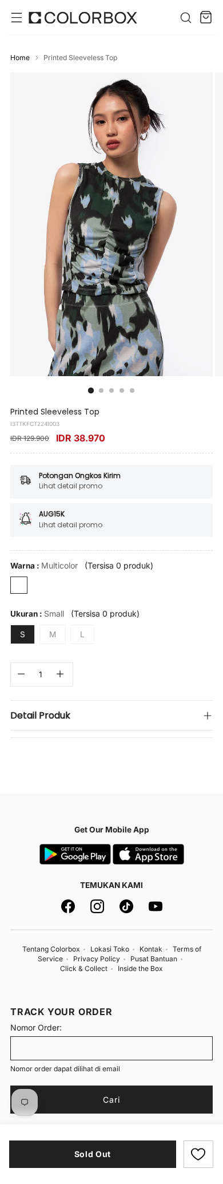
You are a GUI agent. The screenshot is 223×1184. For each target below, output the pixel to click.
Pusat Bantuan (153, 958)
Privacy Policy (96, 958)
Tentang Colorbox (51, 949)
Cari (111, 1099)
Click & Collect (83, 968)
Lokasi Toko (109, 949)
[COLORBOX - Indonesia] (83, 17)
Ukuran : (37, 613)
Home (20, 57)
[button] (198, 1154)
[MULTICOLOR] (18, 585)
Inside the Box (140, 968)
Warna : (44, 565)
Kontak (151, 949)
